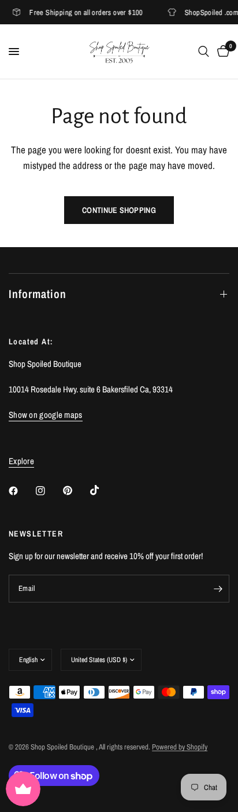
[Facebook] (21, 491)
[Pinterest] (75, 491)
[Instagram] (48, 491)
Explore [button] (21, 461)
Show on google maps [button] (46, 415)
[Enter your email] (217, 588)
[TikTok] (103, 490)
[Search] (203, 51)
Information (37, 294)
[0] (221, 51)
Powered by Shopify (179, 747)
